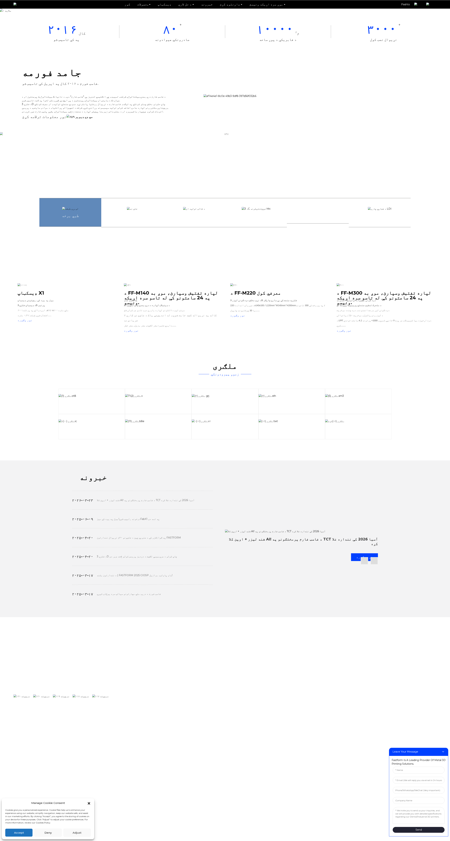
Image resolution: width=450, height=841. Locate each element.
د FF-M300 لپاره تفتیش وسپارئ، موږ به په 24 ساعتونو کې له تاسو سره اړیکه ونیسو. (199, 723)
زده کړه (282, 702)
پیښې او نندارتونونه (386, 691)
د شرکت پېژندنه (424, 670)
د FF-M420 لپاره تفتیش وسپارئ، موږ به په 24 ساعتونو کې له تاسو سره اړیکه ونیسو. (199, 734)
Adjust (77, 832)
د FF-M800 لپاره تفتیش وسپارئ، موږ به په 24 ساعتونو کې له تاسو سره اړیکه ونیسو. (199, 745)
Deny (48, 832)
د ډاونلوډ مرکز (344, 681)
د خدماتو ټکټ (342, 691)
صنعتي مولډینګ (288, 691)
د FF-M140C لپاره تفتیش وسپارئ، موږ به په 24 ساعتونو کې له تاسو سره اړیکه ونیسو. (200, 702)
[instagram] (43, 696)
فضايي (281, 734)
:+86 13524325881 (162, 768)
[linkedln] (82, 696)
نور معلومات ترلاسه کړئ (44, 116)
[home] (18, 4)
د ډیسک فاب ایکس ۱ (146, 681)
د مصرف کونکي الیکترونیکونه (299, 713)
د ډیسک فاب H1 (142, 670)
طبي (279, 723)
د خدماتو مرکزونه (346, 702)
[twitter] (63, 696)
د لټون (119, 671)
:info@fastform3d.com (167, 780)
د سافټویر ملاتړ (344, 670)
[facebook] (23, 696)
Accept (19, 832)
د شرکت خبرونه (380, 681)
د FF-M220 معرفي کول (149, 713)
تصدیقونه (419, 681)
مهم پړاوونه (422, 691)
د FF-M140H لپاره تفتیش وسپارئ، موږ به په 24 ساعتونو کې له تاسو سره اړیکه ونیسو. (200, 691)
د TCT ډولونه (379, 670)
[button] (89, 803)
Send (419, 829)
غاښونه (282, 670)
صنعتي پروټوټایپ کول (293, 681)
